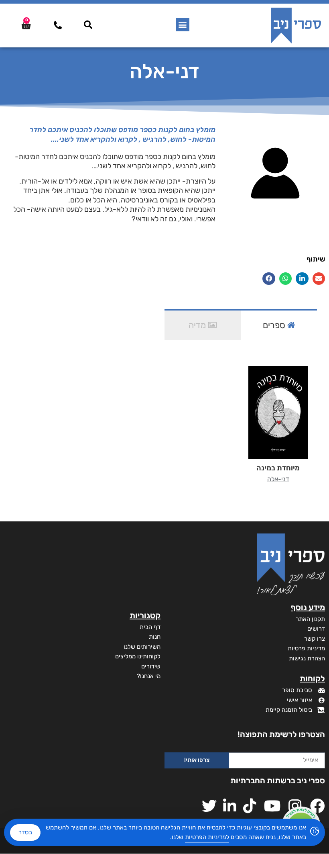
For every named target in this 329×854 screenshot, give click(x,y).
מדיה (198, 325)
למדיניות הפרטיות (207, 837)
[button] (182, 24)
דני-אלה (278, 479)
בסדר (25, 832)
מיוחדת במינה (278, 468)
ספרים (275, 325)
